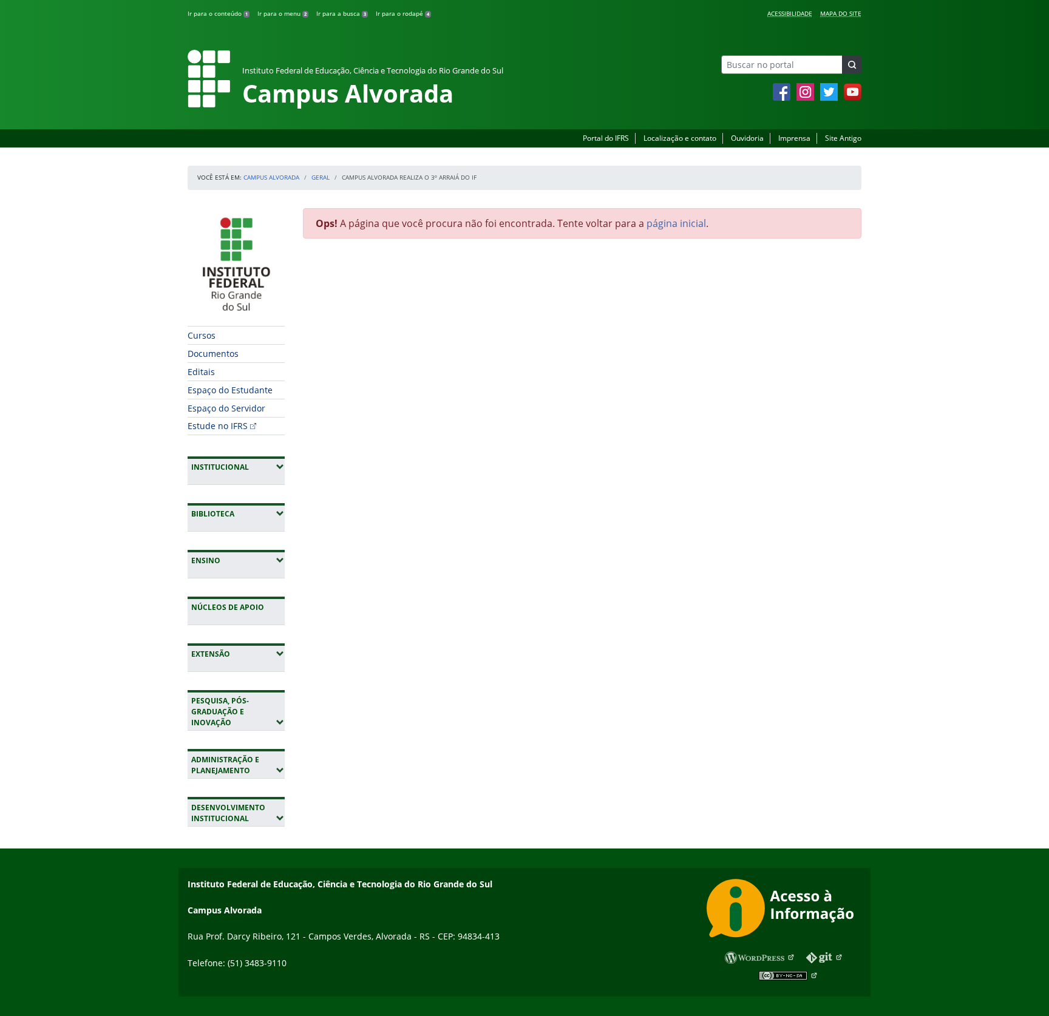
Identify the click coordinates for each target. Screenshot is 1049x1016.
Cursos (202, 335)
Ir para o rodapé (402, 13)
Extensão (238, 653)
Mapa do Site (840, 13)
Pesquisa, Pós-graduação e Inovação (238, 712)
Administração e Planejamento (238, 765)
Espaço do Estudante (230, 390)
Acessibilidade (789, 13)
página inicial (676, 223)
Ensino (238, 560)
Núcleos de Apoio (227, 607)
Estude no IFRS (218, 426)
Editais (201, 372)
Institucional (238, 466)
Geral (320, 177)
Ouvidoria (747, 138)
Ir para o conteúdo (218, 13)
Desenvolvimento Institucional (238, 813)
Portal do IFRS (606, 138)
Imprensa (794, 138)
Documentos (213, 353)
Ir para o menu (282, 13)
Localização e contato (679, 138)
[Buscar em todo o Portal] (851, 64)
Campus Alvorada (271, 177)
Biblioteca (238, 513)
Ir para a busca (341, 13)
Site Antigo (843, 138)
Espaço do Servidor (226, 408)
